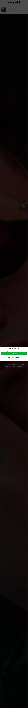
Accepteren (14, 353)
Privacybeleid (16, 359)
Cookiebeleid (11, 359)
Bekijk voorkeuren (14, 357)
